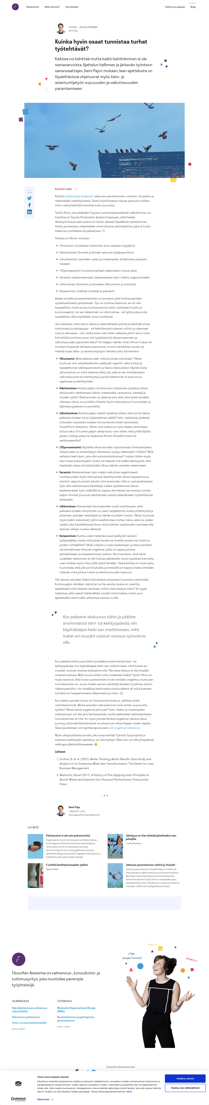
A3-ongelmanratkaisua (125, 728)
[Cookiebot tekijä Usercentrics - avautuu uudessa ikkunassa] (18, 1099)
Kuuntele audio (63, 189)
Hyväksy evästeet (185, 1078)
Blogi (193, 7)
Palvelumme (32, 7)
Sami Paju (73, 30)
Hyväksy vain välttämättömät (185, 1088)
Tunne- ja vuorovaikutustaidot (29, 1023)
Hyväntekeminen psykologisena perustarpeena (75, 1018)
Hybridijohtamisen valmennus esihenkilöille (29, 1009)
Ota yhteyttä (72, 7)
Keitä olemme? (52, 7)
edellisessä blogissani (80, 196)
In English (192, 3)
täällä (129, 1091)
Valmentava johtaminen (26, 1017)
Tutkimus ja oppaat (175, 7)
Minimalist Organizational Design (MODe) (76, 1009)
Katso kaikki (18, 1029)
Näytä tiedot (43, 1099)
